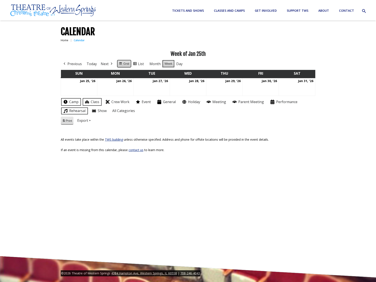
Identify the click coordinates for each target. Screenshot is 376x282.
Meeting (219, 101)
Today (92, 63)
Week (168, 63)
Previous (74, 63)
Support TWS (297, 10)
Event (146, 101)
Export (82, 120)
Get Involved (266, 10)
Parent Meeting (251, 101)
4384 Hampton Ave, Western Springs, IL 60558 (144, 273)
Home (64, 40)
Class (95, 101)
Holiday (194, 101)
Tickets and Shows (188, 10)
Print (67, 122)
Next (105, 63)
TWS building (114, 139)
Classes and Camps (229, 10)
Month (155, 63)
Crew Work (120, 101)
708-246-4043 (190, 273)
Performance (286, 101)
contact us (136, 150)
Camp (74, 101)
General (169, 101)
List (138, 64)
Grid (124, 65)
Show (102, 110)
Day (179, 63)
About (323, 10)
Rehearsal (77, 110)
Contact (346, 10)
